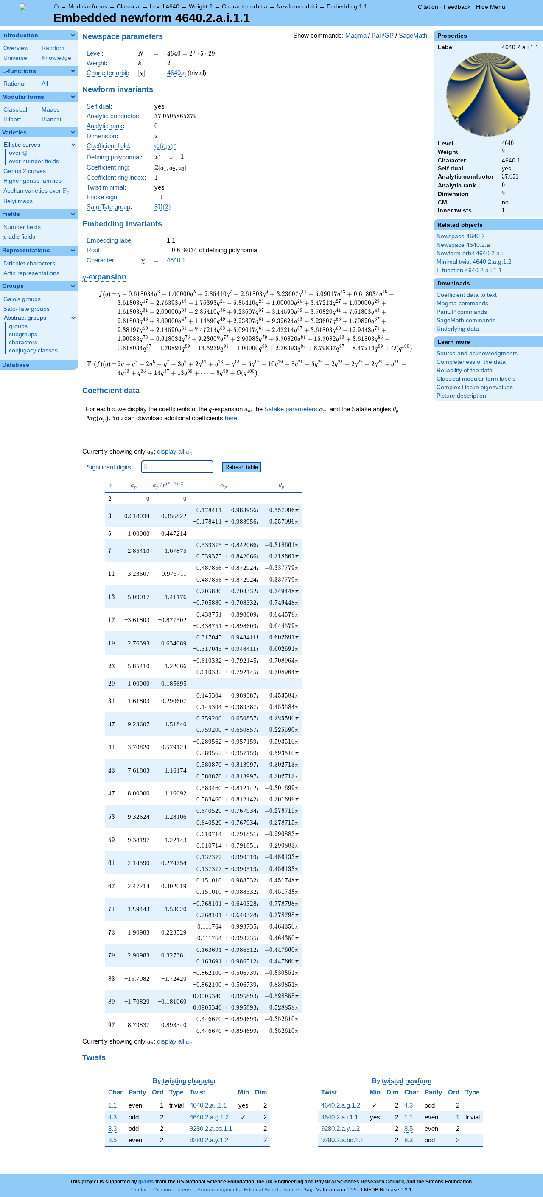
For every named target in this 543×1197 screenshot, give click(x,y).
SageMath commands (466, 320)
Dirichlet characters (29, 263)
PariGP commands (462, 312)
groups (18, 326)
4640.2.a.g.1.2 (209, 1117)
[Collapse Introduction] (73, 35)
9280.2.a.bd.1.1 (211, 1128)
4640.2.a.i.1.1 (208, 1105)
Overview (15, 48)
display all (174, 451)
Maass (50, 109)
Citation (428, 6)
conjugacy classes (33, 350)
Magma (356, 35)
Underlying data (458, 329)
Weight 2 (201, 6)
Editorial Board (261, 1190)
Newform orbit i (297, 6)
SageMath (413, 35)
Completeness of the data (471, 362)
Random (53, 48)
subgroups (23, 334)
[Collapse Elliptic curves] (73, 144)
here (231, 417)
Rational (14, 84)
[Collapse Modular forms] (73, 96)
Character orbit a (244, 6)
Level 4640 (164, 6)
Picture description (461, 396)
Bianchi (51, 119)
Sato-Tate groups (26, 309)
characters (23, 342)
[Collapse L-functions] (73, 70)
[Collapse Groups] (73, 286)
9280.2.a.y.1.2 (209, 1140)
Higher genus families (32, 181)
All (45, 84)
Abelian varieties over (36, 191)
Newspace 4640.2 (461, 236)
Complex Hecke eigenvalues (475, 387)
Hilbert (12, 119)
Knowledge (56, 58)
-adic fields (19, 237)
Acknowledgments (218, 1190)
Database (15, 365)
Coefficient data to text (467, 295)
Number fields (22, 227)
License (184, 1190)
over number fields (34, 161)
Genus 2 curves (24, 171)
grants (146, 1182)
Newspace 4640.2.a (463, 245)
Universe (15, 58)
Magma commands (462, 303)
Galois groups (22, 299)
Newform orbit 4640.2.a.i (470, 253)
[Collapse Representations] (73, 250)
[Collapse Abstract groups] (73, 318)
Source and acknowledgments (477, 353)
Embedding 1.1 (347, 6)
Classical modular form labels (476, 379)
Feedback (457, 6)
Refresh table (241, 467)
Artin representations (31, 273)
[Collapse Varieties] (73, 132)
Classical (128, 6)
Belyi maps (18, 201)
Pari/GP (383, 35)
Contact (140, 1190)
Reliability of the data (465, 370)
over (18, 153)
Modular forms (87, 6)
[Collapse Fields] (73, 214)
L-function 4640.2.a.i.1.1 (469, 270)
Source (291, 1190)
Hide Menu (490, 6)
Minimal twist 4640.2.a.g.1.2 (474, 262)
